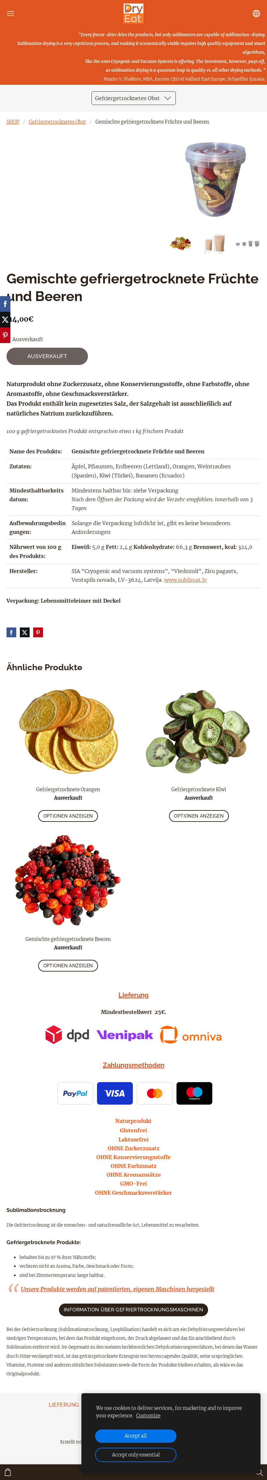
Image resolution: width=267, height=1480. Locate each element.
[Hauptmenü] (11, 14)
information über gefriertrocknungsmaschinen (134, 1310)
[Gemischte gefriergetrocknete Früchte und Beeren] (182, 244)
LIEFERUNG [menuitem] (64, 1405)
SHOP (13, 122)
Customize (148, 1416)
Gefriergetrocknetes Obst (57, 122)
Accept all (136, 1436)
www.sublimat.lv (185, 580)
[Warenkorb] (8, 1472)
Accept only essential (136, 1455)
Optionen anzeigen (68, 816)
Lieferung (134, 995)
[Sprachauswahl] (256, 14)
